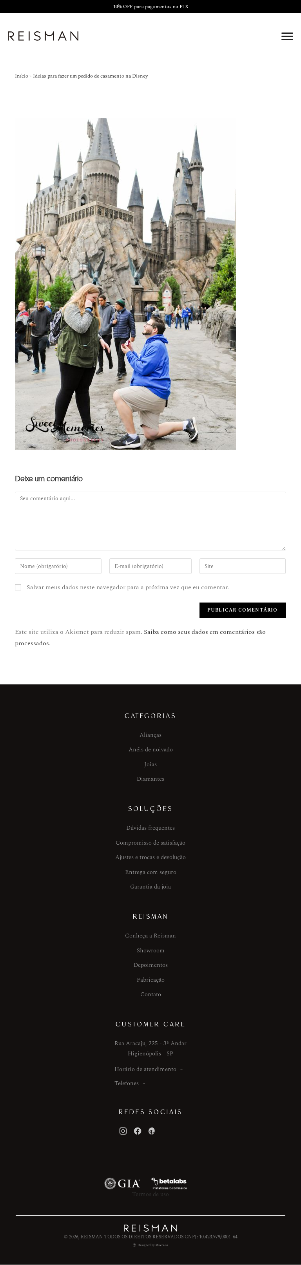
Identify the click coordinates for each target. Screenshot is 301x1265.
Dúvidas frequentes (150, 827)
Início (21, 76)
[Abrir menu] (287, 36)
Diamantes (150, 779)
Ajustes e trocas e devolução (150, 857)
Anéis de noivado (151, 749)
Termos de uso (150, 1194)
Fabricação (151, 979)
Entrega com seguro (150, 872)
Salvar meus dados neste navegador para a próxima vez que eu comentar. (128, 587)
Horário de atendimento (145, 1069)
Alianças (150, 735)
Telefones (126, 1083)
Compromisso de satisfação (150, 842)
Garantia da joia (150, 886)
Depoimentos (151, 965)
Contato (150, 994)
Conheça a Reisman (150, 935)
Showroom (151, 950)
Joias (150, 764)
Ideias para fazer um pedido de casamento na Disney (90, 76)
